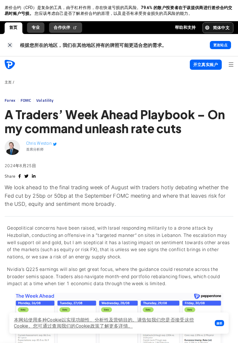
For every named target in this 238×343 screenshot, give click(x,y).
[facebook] (19, 176)
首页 (13, 27)
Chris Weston (39, 143)
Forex (10, 100)
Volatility (45, 100)
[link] (10, 45)
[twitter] (26, 176)
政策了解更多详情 (109, 326)
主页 (8, 82)
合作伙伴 (62, 27)
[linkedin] (33, 176)
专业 (36, 27)
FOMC (26, 100)
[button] (219, 323)
